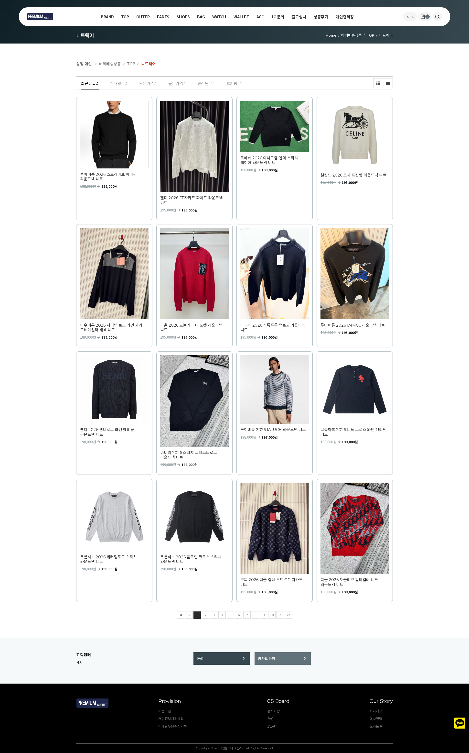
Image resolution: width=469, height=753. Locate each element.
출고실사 (299, 17)
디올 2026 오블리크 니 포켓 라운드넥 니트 (191, 327)
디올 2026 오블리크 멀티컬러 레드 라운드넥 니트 (349, 582)
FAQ (200, 658)
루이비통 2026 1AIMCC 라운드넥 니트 (352, 325)
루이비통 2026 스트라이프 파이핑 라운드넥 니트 (108, 176)
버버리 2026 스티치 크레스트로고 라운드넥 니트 (188, 455)
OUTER (143, 17)
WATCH (219, 17)
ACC (260, 17)
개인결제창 (345, 17)
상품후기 (321, 17)
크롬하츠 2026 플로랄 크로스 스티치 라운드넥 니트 (191, 559)
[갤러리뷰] (388, 83)
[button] (437, 16)
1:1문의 (277, 17)
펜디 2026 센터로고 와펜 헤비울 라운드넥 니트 (107, 432)
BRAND (107, 17)
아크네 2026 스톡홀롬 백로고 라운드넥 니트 (272, 327)
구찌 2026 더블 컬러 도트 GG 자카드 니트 (271, 582)
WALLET (241, 17)
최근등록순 (90, 83)
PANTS (163, 17)
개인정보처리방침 (171, 718)
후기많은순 (235, 83)
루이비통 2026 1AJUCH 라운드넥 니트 (273, 429)
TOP (125, 17)
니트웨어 (386, 35)
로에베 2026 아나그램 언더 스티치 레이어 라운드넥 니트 (269, 160)
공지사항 (273, 711)
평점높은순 (206, 83)
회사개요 (376, 711)
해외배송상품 (351, 35)
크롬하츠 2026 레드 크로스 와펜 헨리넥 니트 (353, 432)
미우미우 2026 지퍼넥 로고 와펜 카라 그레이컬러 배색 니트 (111, 327)
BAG (201, 17)
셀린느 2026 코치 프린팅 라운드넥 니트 (353, 175)
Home (331, 35)
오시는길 (376, 726)
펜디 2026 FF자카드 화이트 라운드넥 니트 (191, 200)
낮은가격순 (148, 83)
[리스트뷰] (378, 83)
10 (272, 614)
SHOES (183, 17)
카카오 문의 (266, 658)
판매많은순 (119, 83)
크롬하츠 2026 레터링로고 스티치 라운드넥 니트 (108, 559)
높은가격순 (177, 83)
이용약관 (164, 711)
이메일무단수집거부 (172, 726)
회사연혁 (376, 718)
